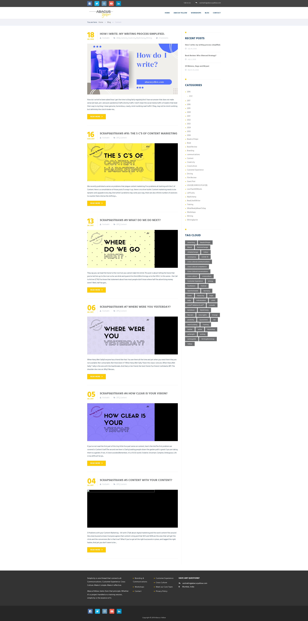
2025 (189, 131)
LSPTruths (191, 192)
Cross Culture (161, 582)
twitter (189, 329)
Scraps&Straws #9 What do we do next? (130, 220)
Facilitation (191, 285)
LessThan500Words (194, 189)
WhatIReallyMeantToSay (196, 208)
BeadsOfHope (205, 242)
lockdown (191, 310)
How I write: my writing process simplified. (132, 33)
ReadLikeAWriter (193, 200)
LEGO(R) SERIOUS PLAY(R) (197, 185)
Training (190, 204)
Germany (206, 290)
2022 (189, 119)
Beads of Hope (192, 139)
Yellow (189, 344)
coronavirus (191, 257)
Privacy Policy (161, 591)
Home (167, 12)
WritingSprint (192, 219)
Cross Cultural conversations (197, 271)
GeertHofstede (192, 290)
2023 (189, 123)
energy (210, 281)
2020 (189, 112)
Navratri (190, 315)
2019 (188, 108)
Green (189, 295)
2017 (118, 137)
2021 (188, 116)
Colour (205, 252)
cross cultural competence (197, 266)
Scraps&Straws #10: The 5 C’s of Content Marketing (138, 133)
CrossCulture (192, 166)
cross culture (192, 276)
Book (189, 142)
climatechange (192, 252)
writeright (191, 334)
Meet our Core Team (164, 586)
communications (193, 154)
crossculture (206, 276)
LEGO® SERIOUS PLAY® (195, 305)
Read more (95, 116)
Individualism (201, 300)
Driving (190, 173)
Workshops (196, 12)
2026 (118, 38)
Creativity (131, 38)
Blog (207, 12)
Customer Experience (195, 169)
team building (192, 324)
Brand (189, 247)
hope (211, 295)
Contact (217, 12)
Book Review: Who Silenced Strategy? (200, 55)
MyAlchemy (140, 38)
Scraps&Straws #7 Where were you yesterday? (135, 306)
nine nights (203, 315)
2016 (188, 91)
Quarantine (203, 319)
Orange (215, 315)
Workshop (211, 329)
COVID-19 (205, 257)
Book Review (192, 146)
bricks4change (202, 247)
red (214, 319)
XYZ (190, 96)
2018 (188, 104)
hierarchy (200, 295)
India (189, 300)
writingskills (191, 339)
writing (202, 334)
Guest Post (191, 181)
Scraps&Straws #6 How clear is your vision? (133, 393)
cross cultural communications (198, 261)
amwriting (191, 242)
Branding (190, 150)
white (200, 329)
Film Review (191, 177)
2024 (189, 127)
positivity (190, 319)
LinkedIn (212, 305)
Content (124, 38)
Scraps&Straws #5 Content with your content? (136, 480)
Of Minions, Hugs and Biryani (197, 66)
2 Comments (163, 38)
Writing (149, 38)
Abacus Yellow (180, 12)
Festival (203, 285)
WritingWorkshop (207, 339)
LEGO (213, 300)
